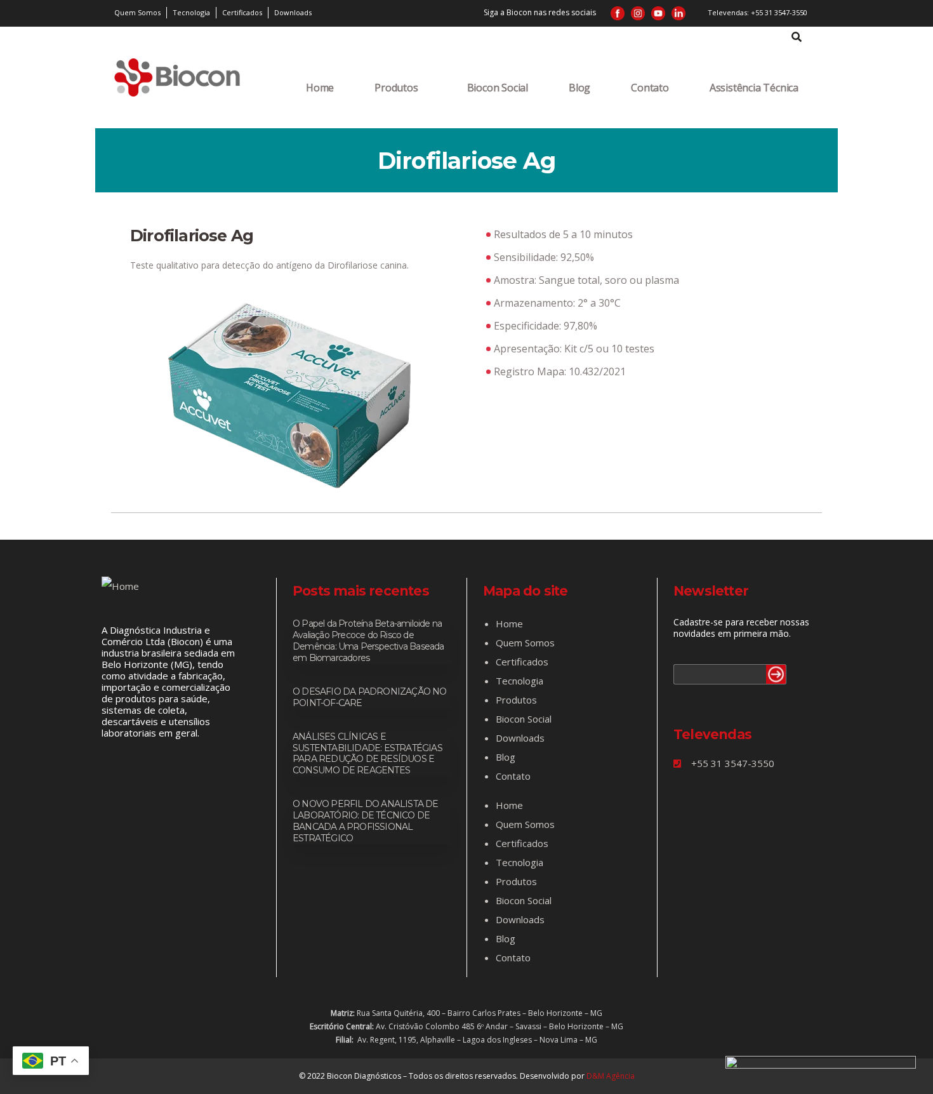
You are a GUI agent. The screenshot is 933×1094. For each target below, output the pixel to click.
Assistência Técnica (754, 88)
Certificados (522, 661)
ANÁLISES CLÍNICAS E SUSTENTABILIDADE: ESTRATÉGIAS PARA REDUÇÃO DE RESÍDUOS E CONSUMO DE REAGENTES (367, 754)
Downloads (520, 737)
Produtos (396, 88)
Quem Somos (525, 642)
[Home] (177, 77)
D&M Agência (610, 1076)
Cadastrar (776, 674)
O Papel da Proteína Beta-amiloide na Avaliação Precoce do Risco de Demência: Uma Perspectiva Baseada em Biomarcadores (368, 641)
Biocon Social (497, 88)
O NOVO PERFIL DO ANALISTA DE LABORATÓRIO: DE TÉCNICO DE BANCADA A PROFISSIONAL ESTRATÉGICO (366, 821)
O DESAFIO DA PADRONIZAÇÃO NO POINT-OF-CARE (370, 697)
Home (320, 88)
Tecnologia (519, 680)
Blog (579, 88)
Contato (650, 88)
